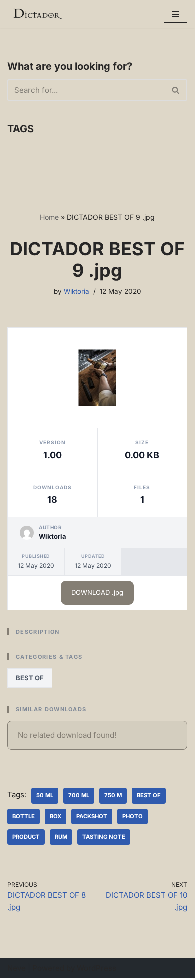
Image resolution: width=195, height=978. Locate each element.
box (56, 816)
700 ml (79, 795)
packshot (92, 816)
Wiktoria (77, 291)
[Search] (176, 90)
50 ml (45, 795)
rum (61, 836)
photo (132, 816)
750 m (113, 795)
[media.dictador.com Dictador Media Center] (38, 14)
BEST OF (30, 678)
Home (49, 217)
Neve (17, 968)
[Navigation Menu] (176, 14)
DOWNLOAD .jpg (98, 592)
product (26, 836)
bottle (23, 816)
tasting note (104, 836)
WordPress (96, 968)
